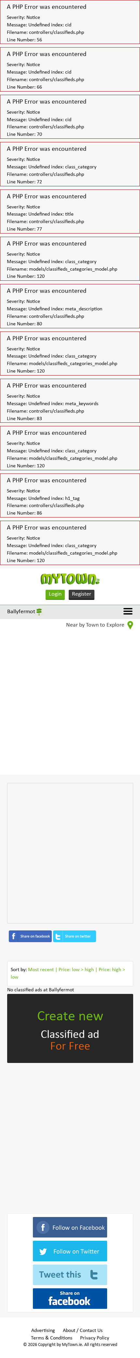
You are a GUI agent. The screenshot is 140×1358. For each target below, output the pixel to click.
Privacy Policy (94, 1338)
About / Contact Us (83, 1330)
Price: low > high (76, 969)
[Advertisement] (70, 705)
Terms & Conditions (51, 1338)
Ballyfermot (21, 612)
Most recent (41, 969)
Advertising (43, 1330)
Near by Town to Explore (96, 625)
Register (81, 594)
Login (55, 594)
